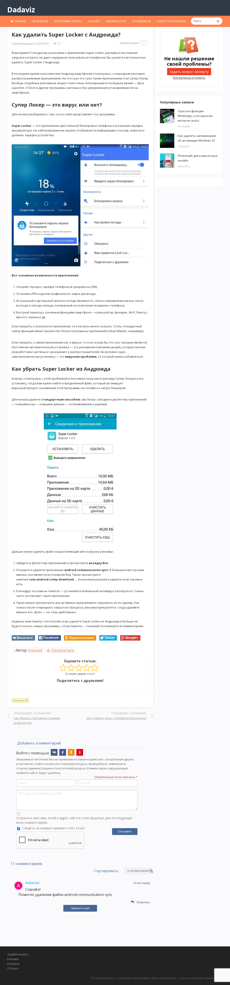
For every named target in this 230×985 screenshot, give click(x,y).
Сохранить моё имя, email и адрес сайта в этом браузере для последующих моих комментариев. (74, 820)
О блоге (12, 968)
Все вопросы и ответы (189, 78)
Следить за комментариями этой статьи (53, 828)
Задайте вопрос (18, 954)
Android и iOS (116, 21)
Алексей (35, 650)
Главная (19, 21)
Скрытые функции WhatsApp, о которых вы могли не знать (195, 116)
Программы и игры (68, 21)
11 (144, 43)
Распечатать (62, 650)
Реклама (12, 959)
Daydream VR (142, 21)
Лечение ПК (40, 21)
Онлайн (94, 21)
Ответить (143, 902)
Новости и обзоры (171, 21)
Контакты (13, 964)
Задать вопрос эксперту (189, 71)
